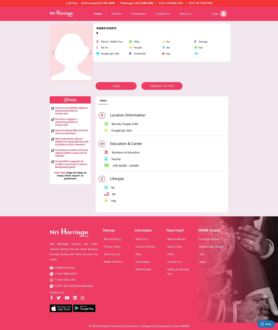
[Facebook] (51, 298)
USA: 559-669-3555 (171, 3)
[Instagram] (82, 298)
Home (98, 13)
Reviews (116, 13)
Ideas (202, 262)
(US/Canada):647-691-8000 (98, 3)
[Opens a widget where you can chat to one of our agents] (266, 324)
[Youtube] (67, 298)
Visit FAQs (60, 172)
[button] (53, 52)
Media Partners (113, 262)
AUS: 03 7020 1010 (200, 3)
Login (116, 86)
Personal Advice (209, 239)
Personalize (138, 13)
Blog (138, 254)
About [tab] (103, 100)
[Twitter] (58, 298)
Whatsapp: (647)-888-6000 (136, 3)
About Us (186, 13)
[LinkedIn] (75, 298)
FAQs (170, 254)
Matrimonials (143, 269)
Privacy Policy (112, 246)
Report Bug (174, 246)
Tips (201, 254)
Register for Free (162, 86)
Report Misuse (176, 239)
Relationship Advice (211, 246)
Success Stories (145, 246)
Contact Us (162, 13)
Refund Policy (112, 239)
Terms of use (112, 254)
